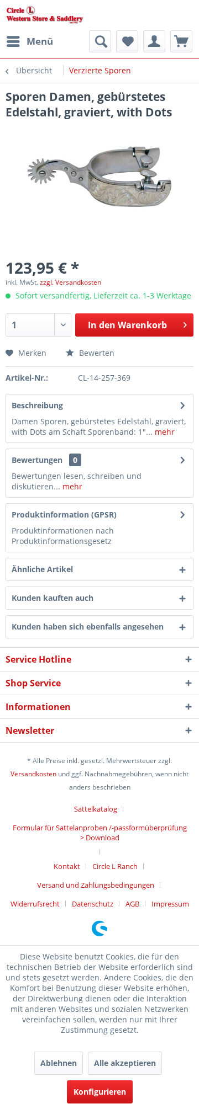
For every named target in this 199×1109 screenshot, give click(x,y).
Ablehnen (58, 1063)
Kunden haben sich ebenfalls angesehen (88, 626)
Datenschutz (92, 904)
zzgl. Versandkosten (70, 282)
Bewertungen (37, 460)
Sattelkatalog (95, 809)
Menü (40, 41)
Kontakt (67, 866)
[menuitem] (29, 41)
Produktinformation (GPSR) (64, 514)
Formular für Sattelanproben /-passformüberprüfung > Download (100, 833)
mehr (164, 431)
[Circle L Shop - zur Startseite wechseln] (45, 15)
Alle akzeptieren (125, 1063)
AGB (132, 904)
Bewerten (95, 353)
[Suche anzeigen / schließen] (100, 41)
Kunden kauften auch (52, 598)
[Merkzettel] (127, 41)
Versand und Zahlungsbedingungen (95, 885)
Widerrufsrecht (35, 904)
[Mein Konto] (154, 41)
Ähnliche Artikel (42, 569)
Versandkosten (33, 774)
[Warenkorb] (181, 41)
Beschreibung (37, 405)
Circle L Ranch (115, 866)
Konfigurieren (100, 1091)
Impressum (170, 904)
